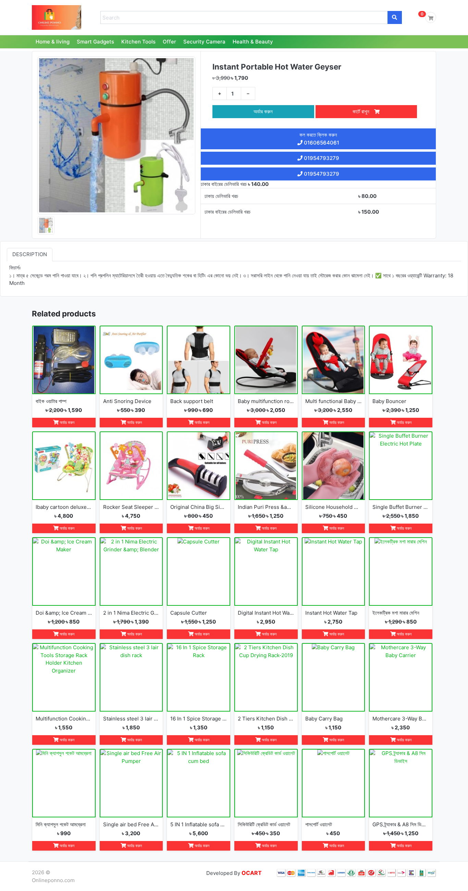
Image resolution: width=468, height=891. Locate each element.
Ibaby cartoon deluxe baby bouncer (64, 507)
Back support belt (191, 401)
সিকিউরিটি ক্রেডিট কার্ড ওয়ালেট (264, 824)
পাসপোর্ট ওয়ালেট (318, 824)
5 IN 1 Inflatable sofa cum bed (198, 824)
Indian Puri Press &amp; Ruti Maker (266, 507)
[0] (430, 17)
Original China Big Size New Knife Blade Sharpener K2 (198, 507)
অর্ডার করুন (263, 111)
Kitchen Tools (138, 41)
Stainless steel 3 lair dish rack (131, 718)
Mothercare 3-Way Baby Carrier (400, 718)
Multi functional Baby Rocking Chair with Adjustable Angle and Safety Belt (333, 401)
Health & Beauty (253, 41)
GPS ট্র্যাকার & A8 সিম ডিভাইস (400, 824)
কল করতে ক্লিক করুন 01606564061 (319, 138)
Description (29, 254)
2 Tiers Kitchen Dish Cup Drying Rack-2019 (266, 718)
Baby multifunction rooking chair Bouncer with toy (266, 401)
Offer (169, 41)
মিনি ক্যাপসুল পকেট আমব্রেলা (61, 824)
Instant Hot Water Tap (331, 613)
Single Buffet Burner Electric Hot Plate (400, 507)
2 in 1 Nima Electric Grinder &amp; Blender (131, 613)
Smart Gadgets (95, 41)
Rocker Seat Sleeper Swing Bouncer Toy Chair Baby (131, 507)
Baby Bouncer (389, 401)
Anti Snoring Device (127, 401)
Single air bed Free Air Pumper (131, 824)
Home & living (53, 41)
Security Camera (204, 41)
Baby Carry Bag (324, 718)
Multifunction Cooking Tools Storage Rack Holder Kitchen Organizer (64, 718)
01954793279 (321, 158)
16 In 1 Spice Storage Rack (198, 718)
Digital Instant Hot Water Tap (266, 613)
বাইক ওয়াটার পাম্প (51, 401)
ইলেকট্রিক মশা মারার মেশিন (395, 613)
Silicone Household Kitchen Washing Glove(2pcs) (333, 507)
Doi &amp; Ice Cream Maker (64, 613)
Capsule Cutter (188, 613)
